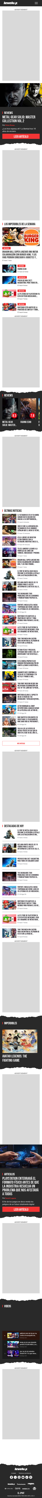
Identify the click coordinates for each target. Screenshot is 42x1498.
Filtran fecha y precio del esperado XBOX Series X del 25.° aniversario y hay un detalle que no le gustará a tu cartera (28, 653)
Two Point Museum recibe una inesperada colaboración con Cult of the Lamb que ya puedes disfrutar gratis (28, 687)
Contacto (13, 1473)
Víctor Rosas (10, 125)
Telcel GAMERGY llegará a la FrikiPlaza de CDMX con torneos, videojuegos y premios (28, 551)
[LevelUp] (11, 1484)
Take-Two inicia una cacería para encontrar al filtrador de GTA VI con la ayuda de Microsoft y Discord (28, 642)
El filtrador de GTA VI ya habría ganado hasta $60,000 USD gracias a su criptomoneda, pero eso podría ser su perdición (28, 519)
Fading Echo (22, 269)
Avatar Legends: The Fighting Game (14, 1058)
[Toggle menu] (36, 3)
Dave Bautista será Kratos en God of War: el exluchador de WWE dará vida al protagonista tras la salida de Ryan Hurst (28, 720)
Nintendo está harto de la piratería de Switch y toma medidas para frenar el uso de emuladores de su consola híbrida (28, 311)
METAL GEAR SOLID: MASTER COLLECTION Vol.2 (10, 425)
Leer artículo (21, 136)
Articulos (22, 277)
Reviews (21, 266)
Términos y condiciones (25, 1473)
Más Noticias (21, 743)
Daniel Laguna (10, 1198)
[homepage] (11, 3)
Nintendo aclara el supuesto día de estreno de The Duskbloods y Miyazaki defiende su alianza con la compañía (28, 698)
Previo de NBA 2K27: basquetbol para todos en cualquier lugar (27, 282)
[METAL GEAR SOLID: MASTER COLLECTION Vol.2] (21, 95)
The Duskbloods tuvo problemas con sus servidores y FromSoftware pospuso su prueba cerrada (28, 597)
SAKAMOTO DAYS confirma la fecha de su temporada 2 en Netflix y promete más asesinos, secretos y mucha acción (27, 676)
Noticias (6, 248)
